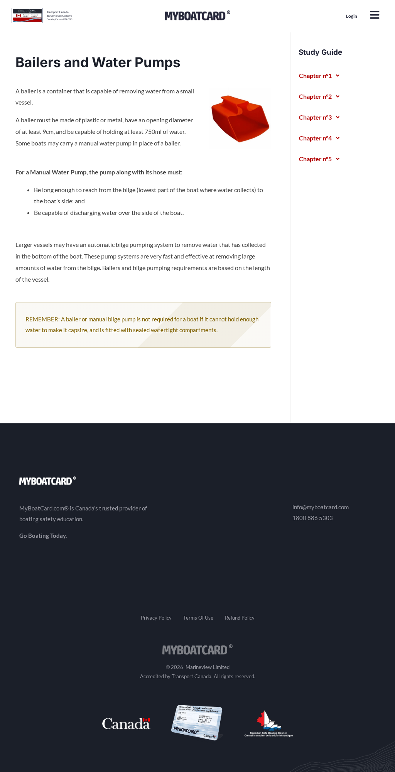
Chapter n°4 (315, 138)
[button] (374, 15)
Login (351, 16)
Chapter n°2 (315, 96)
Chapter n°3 (315, 117)
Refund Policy (240, 618)
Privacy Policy (156, 618)
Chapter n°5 (315, 158)
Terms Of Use (198, 618)
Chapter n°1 (315, 75)
